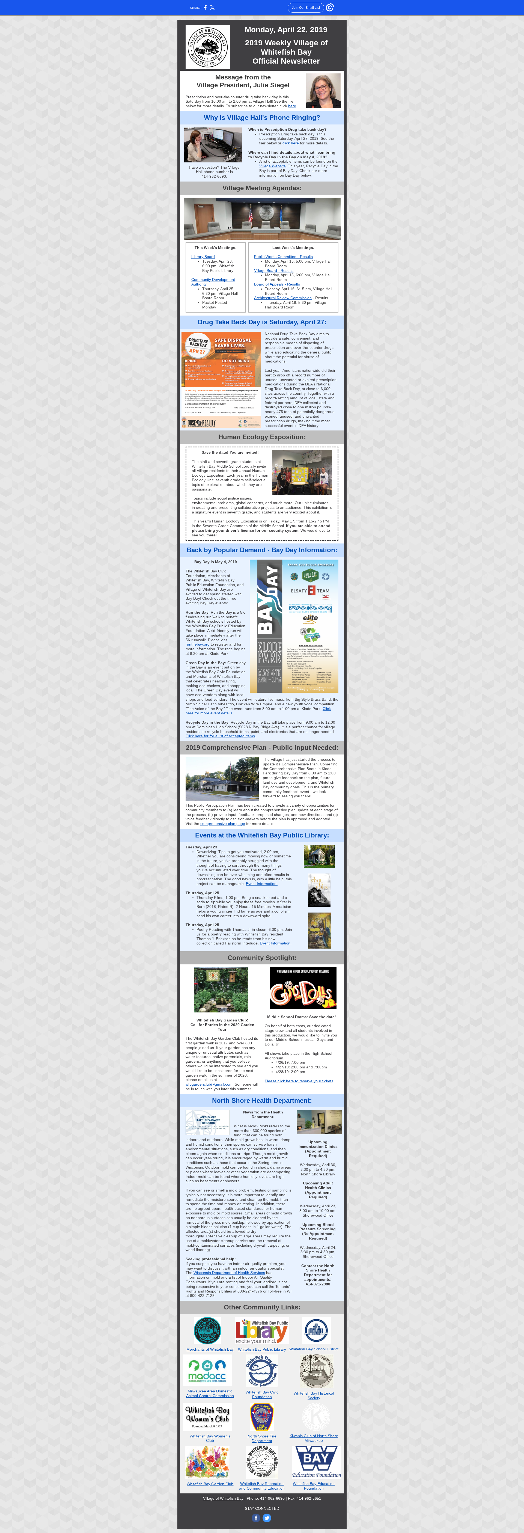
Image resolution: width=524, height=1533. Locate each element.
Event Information (275, 943)
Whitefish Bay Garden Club (210, 1484)
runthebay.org (198, 644)
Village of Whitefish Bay (223, 1498)
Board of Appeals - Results (277, 284)
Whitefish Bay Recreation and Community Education (262, 1485)
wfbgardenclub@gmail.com (209, 1084)
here (292, 106)
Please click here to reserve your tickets (299, 1081)
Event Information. (262, 883)
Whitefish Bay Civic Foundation (262, 1394)
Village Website (272, 166)
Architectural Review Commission (283, 298)
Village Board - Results (273, 270)
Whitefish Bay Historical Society (314, 1395)
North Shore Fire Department (262, 1438)
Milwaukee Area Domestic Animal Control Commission (210, 1393)
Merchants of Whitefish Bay (210, 1349)
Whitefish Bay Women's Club (210, 1438)
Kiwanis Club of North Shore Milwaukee (314, 1438)
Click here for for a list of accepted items (220, 736)
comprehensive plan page (222, 823)
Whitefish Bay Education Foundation (314, 1485)
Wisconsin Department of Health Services (229, 1272)
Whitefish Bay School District (313, 1349)
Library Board (203, 256)
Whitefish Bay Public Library (262, 1349)
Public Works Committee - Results (283, 256)
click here (290, 143)
